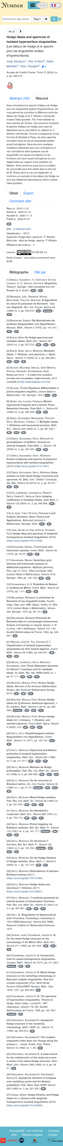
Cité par (40, 271)
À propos (53, 1131)
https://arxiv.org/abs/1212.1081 (31, 466)
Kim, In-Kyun (36, 61)
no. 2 (12, 31)
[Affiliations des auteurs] (43, 66)
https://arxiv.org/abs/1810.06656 (24, 1105)
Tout (36, 19)
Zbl (9, 224)
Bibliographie (18, 271)
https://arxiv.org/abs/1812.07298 (24, 540)
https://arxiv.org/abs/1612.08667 (24, 891)
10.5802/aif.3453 (22, 229)
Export (28, 192)
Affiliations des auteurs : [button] (20, 244)
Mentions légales (32, 1135)
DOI (33, 290)
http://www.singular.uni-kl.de (35, 381)
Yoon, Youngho (29, 66)
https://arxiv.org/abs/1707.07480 (24, 878)
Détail (13, 192)
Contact (52, 1135)
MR (38, 344)
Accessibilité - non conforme (26, 1131)
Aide (14, 1135)
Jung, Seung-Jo (16, 61)
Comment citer (20, 200)
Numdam (47, 311)
